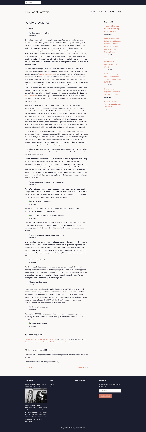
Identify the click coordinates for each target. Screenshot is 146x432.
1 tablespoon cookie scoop (62, 342)
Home (92, 12)
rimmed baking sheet (41, 339)
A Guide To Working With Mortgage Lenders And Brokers (112, 104)
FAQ (119, 12)
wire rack (53, 339)
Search (52, 384)
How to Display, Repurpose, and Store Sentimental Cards (112, 91)
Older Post (30, 367)
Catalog (102, 12)
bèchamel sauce (31, 96)
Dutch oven (29, 342)
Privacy (52, 387)
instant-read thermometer (43, 342)
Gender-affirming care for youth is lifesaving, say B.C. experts (112, 28)
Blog (112, 12)
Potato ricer (29, 339)
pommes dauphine (47, 74)
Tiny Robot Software (78, 428)
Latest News (29, 380)
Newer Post (82, 367)
